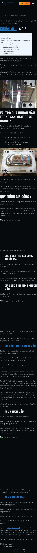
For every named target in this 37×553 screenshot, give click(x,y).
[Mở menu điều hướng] (33, 3)
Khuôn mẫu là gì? (7, 38)
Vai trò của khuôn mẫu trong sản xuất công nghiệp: (16, 40)
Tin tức (12, 15)
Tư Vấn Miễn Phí (25, 3)
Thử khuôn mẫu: (9, 51)
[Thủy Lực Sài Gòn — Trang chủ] (8, 3)
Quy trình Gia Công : (7, 43)
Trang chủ (6, 15)
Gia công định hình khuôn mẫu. (13, 47)
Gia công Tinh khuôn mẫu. (12, 49)
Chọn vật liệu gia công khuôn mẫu (14, 45)
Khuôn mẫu (8, 28)
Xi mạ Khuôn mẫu (13, 528)
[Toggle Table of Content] (28, 35)
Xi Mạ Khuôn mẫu (9, 53)
